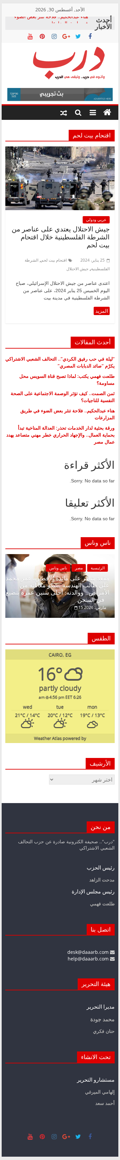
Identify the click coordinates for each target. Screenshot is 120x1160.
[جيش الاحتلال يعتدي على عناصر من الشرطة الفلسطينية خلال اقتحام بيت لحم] (60, 150)
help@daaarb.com (89, 958)
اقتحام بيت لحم (54, 260)
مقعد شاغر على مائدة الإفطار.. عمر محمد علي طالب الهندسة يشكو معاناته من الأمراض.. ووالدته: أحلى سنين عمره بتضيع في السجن (57, 589)
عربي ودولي (96, 219)
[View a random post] (63, 113)
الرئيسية (98, 568)
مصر (79, 568)
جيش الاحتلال (77, 269)
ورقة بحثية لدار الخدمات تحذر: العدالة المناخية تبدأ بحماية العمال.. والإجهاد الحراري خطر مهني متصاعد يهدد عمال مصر (60, 435)
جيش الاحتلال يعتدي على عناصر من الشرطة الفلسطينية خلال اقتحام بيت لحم (61, 237)
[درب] (107, 113)
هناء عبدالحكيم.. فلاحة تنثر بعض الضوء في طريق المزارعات (51, 22)
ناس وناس (58, 568)
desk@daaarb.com (88, 952)
